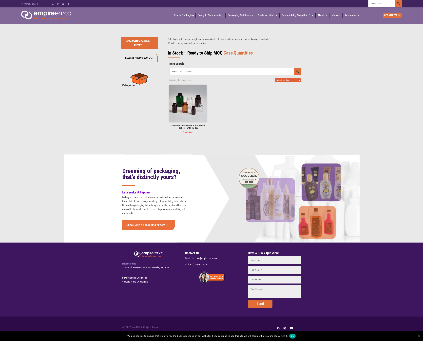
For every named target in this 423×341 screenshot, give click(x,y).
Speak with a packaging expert (145, 225)
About (321, 15)
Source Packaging (183, 15)
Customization (266, 15)
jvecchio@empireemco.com (204, 258)
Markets (336, 15)
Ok (292, 336)
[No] (419, 336)
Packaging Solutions (239, 15)
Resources (350, 15)
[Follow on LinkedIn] (53, 4)
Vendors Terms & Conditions (135, 281)
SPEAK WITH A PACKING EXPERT (138, 43)
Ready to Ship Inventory (211, 15)
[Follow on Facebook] (68, 4)
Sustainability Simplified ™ (296, 15)
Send (260, 304)
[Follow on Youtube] (63, 4)
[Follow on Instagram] (285, 328)
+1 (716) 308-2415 (29, 4)
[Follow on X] (58, 4)
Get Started (390, 15)
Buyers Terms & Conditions (134, 277)
